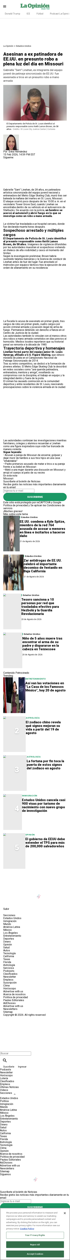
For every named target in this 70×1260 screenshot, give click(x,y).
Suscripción (10, 982)
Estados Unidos (23, 46)
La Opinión (8, 46)
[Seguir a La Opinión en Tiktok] (39, 894)
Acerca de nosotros (14, 994)
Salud (6, 947)
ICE (28, 13)
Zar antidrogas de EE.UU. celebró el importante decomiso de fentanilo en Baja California (43, 565)
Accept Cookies (35, 1254)
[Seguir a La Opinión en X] (15, 894)
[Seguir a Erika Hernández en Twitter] (15, 160)
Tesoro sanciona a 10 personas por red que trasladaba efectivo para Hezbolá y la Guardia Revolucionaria (40, 607)
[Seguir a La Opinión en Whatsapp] (62, 894)
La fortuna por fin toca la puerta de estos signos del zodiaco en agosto (45, 764)
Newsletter (9, 976)
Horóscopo (9, 988)
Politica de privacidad (15, 997)
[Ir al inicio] (35, 878)
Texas (6, 959)
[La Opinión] (35, 6)
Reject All (35, 1244)
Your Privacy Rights (35, 1235)
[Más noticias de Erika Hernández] (11, 136)
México (7, 929)
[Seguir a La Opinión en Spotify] (7, 901)
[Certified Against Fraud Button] (15, 1017)
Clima (6, 985)
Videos (4, 1090)
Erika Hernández (18, 151)
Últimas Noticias (9, 1087)
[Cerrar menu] (3, 1048)
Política (4, 1101)
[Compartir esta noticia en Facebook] (15, 167)
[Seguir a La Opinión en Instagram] (23, 894)
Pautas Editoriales (13, 1000)
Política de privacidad (15, 505)
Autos (6, 950)
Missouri (57, 198)
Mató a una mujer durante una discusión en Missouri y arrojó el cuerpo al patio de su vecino (34, 471)
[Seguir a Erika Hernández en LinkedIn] (23, 160)
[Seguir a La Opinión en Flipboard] (55, 894)
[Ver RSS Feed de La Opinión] (15, 901)
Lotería (4, 1078)
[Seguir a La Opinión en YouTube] (31, 894)
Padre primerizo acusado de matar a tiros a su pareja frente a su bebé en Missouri (34, 465)
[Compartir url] (7, 184)
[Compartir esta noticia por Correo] (31, 167)
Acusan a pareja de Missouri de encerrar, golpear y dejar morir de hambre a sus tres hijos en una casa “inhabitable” (32, 458)
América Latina (11, 927)
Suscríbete (9, 1066)
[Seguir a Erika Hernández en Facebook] (7, 160)
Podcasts (8, 970)
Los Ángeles (10, 932)
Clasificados (10, 973)
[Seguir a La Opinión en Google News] (47, 894)
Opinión (30, 835)
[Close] (64, 1213)
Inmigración (29, 796)
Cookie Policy (27, 1228)
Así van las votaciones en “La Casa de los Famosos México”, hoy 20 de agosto (45, 686)
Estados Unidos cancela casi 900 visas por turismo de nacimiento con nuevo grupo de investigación (43, 805)
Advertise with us (13, 991)
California (8, 956)
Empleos (8, 979)
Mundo (7, 924)
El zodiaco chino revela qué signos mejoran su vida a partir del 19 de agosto (43, 727)
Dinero (7, 941)
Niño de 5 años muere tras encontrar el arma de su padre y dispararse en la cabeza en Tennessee (42, 643)
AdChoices (9, 1003)
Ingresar (22, 1066)
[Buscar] (5, 1060)
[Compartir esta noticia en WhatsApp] (7, 167)
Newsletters (10, 1009)
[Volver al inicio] (35, 1028)
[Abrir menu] (4, 6)
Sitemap (8, 1011)
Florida (7, 962)
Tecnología (9, 953)
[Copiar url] (11, 177)
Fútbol (40, 13)
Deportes (8, 938)
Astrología (33, 718)
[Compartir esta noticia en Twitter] (23, 167)
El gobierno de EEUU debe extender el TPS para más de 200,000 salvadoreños (45, 842)
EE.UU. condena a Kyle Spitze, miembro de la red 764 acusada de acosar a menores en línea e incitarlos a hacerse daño (42, 529)
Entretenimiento (35, 679)
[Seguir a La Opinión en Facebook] (7, 894)
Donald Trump (12, 13)
